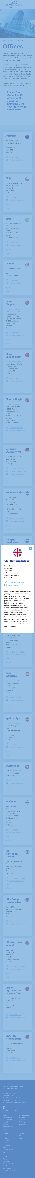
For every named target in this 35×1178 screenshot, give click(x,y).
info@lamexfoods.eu (14, 585)
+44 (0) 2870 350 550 (15, 582)
